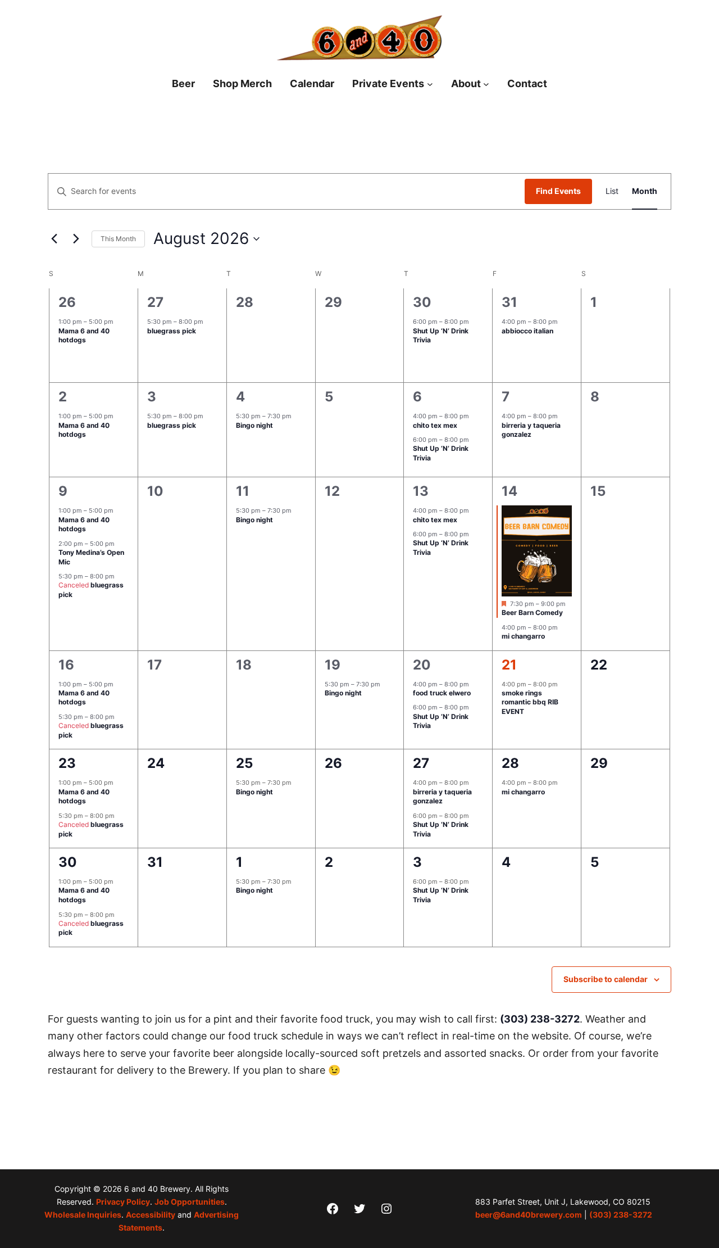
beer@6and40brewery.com (528, 1214)
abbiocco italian (527, 331)
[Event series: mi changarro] (563, 627)
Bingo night (254, 425)
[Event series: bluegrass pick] (209, 321)
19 (332, 665)
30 (422, 302)
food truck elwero (442, 693)
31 (509, 302)
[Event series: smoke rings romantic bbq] (563, 684)
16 (66, 665)
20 (422, 665)
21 (509, 665)
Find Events (558, 191)
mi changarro (523, 636)
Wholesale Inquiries (82, 1214)
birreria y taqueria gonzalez (531, 430)
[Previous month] (54, 239)
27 (155, 302)
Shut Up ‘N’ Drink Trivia (440, 336)
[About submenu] (486, 84)
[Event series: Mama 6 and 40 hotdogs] (119, 321)
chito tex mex (435, 425)
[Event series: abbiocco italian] (563, 321)
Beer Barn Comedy (532, 612)
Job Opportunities (189, 1201)
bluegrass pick (171, 331)
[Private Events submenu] (430, 84)
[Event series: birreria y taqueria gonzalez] (563, 416)
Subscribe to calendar (605, 979)
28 (510, 763)
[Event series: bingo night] (297, 416)
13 (421, 491)
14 (509, 491)
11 (242, 491)
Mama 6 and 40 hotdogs (84, 336)
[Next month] (76, 239)
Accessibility (150, 1214)
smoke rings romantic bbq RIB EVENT (530, 702)
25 (244, 763)
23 (67, 763)
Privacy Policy (123, 1201)
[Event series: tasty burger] (475, 416)
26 (67, 302)
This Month (118, 238)
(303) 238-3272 (540, 1019)
